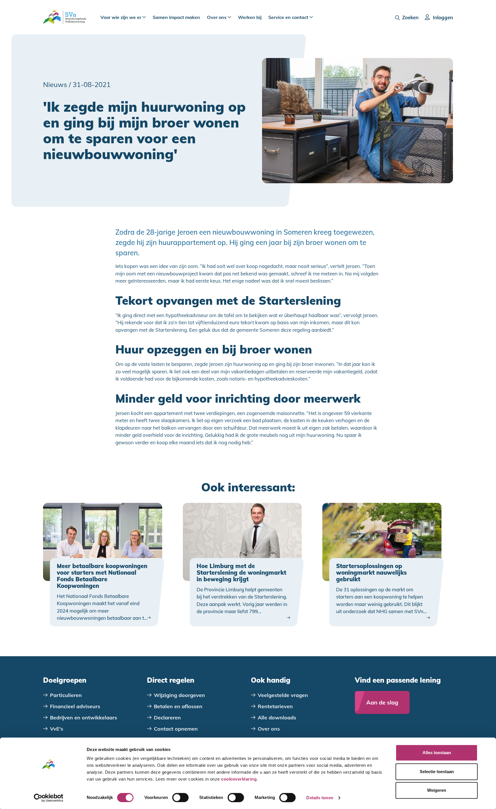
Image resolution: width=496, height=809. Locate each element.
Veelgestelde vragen (283, 695)
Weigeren (436, 790)
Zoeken (410, 17)
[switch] (180, 797)
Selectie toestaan (437, 771)
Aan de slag (382, 702)
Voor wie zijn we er (121, 17)
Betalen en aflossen (178, 706)
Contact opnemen (176, 728)
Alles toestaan (437, 752)
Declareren (167, 717)
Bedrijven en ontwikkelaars (83, 717)
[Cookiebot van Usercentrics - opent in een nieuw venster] (49, 797)
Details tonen (319, 797)
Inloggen (443, 17)
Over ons (217, 17)
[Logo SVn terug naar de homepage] (64, 17)
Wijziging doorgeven (179, 695)
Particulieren (66, 695)
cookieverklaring (239, 779)
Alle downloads (277, 717)
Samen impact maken (176, 17)
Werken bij (249, 17)
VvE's (56, 728)
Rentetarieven (275, 706)
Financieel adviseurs (75, 706)
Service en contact (288, 17)
